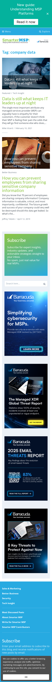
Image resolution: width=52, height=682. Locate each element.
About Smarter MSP (12, 617)
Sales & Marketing (11, 588)
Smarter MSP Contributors (16, 627)
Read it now (26, 22)
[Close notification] (47, 13)
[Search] (44, 284)
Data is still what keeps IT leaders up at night (25, 100)
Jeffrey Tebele (8, 219)
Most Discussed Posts (13, 612)
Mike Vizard (7, 128)
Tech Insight (18, 93)
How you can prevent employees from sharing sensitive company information (24, 184)
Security (6, 598)
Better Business (9, 172)
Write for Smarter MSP (14, 622)
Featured (6, 93)
